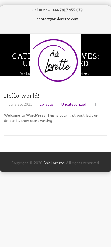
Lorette (46, 104)
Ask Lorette (53, 162)
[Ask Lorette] (55, 59)
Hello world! (21, 95)
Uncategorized (73, 104)
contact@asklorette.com (57, 19)
